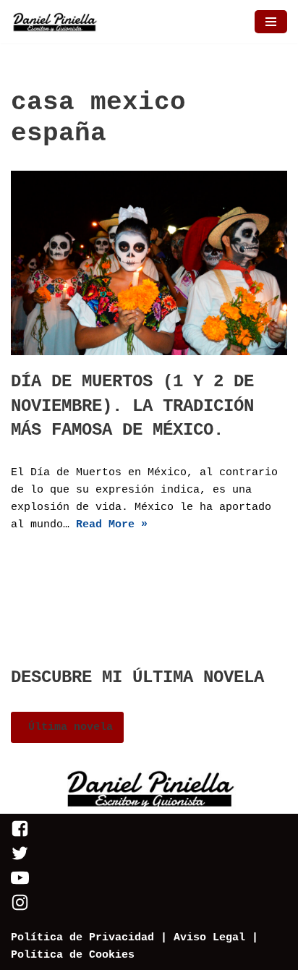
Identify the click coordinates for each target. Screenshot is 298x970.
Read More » (112, 525)
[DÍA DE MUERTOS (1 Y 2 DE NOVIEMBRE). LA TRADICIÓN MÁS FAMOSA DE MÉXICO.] (149, 263)
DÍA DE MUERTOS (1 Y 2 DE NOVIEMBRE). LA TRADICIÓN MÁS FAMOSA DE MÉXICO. (132, 406)
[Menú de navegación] (271, 21)
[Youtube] (20, 884)
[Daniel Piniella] (54, 21)
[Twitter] (20, 860)
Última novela (67, 727)
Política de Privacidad (82, 938)
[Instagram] (20, 909)
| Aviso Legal (199, 938)
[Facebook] (20, 835)
